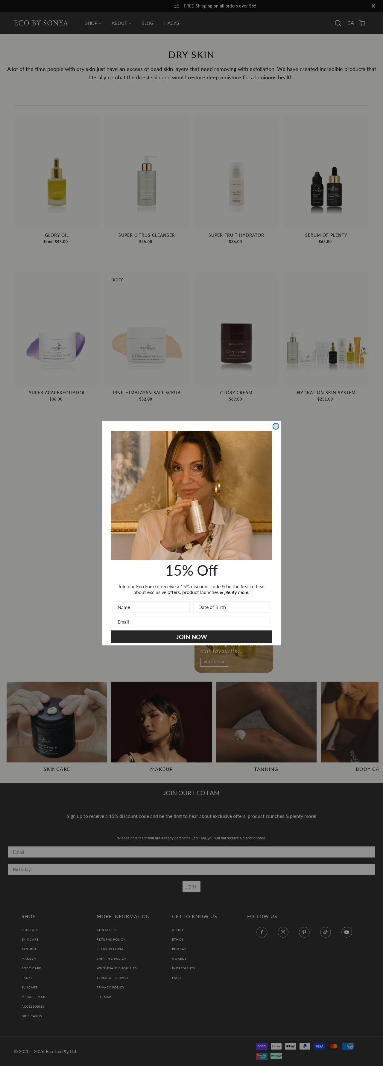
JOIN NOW (191, 637)
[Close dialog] (276, 426)
